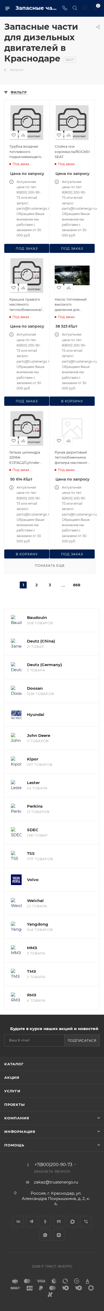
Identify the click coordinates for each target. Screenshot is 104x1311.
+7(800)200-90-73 (53, 1165)
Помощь (14, 1145)
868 (76, 585)
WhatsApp (45, 1235)
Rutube (59, 1221)
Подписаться (82, 1040)
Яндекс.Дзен (59, 1235)
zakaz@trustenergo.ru (56, 1182)
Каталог (14, 1064)
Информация (19, 1131)
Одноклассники (45, 1221)
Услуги (12, 1091)
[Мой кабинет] (84, 8)
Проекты (14, 1104)
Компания (16, 1118)
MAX (72, 1221)
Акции (11, 1077)
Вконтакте (18, 1221)
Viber (86, 1221)
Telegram (31, 1221)
